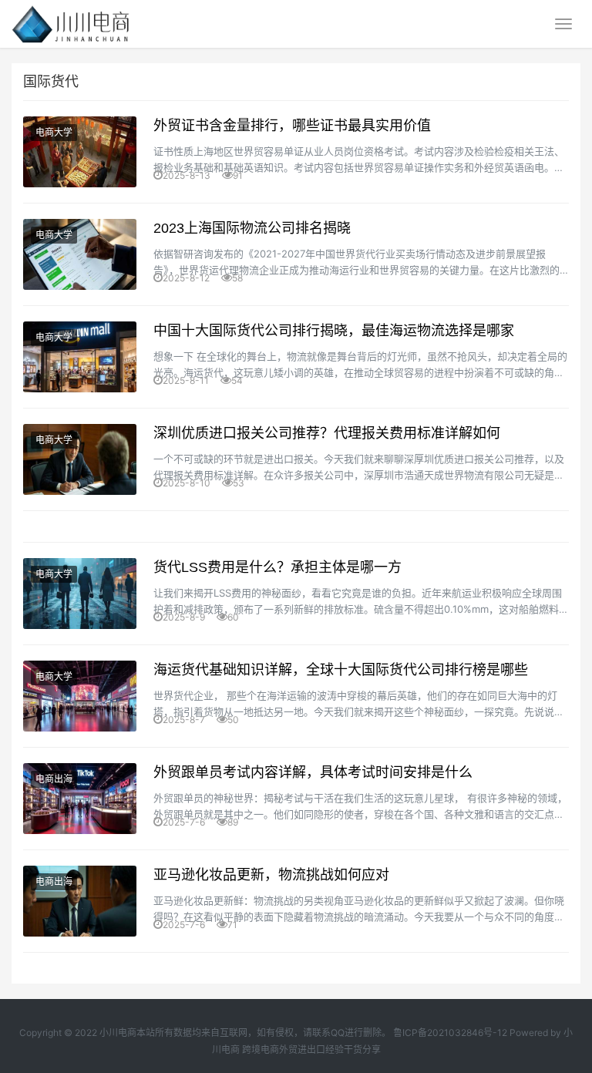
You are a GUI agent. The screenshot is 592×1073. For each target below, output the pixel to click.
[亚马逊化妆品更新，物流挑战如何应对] (79, 901)
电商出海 (53, 779)
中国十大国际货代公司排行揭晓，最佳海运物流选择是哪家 (333, 330)
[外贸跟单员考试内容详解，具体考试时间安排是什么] (79, 798)
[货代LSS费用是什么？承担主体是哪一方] (79, 593)
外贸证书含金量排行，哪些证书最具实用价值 (292, 125)
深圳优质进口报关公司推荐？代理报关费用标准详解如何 (326, 433)
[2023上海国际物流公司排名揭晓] (79, 254)
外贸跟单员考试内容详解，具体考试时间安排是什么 (313, 772)
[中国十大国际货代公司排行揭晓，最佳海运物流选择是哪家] (79, 356)
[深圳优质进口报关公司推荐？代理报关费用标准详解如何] (79, 459)
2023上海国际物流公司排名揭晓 (252, 228)
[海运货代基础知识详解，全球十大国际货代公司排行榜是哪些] (79, 696)
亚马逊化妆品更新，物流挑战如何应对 (271, 875)
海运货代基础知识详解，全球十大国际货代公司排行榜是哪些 (340, 670)
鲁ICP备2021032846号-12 (450, 1032)
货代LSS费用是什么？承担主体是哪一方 (277, 567)
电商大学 (53, 132)
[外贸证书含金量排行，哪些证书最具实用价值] (79, 151)
